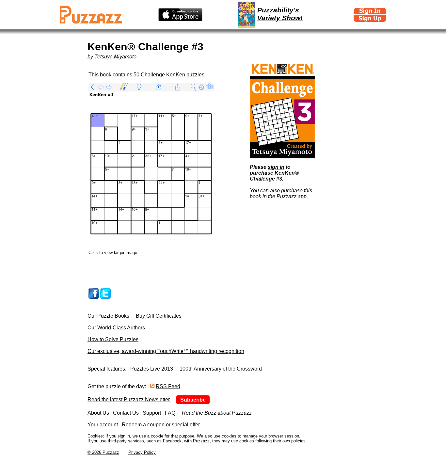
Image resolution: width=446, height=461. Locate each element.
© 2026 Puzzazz (103, 452)
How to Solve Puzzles (113, 339)
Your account (103, 424)
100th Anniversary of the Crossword (221, 369)
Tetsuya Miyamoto (115, 56)
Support (152, 413)
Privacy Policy (142, 452)
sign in (276, 167)
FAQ (170, 413)
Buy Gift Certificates (159, 316)
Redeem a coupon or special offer (161, 424)
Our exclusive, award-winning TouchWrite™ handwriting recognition (166, 351)
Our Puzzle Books (108, 316)
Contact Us (126, 413)
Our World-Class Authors (116, 327)
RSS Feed (168, 386)
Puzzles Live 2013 (151, 369)
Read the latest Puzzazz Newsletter (129, 399)
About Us (98, 413)
